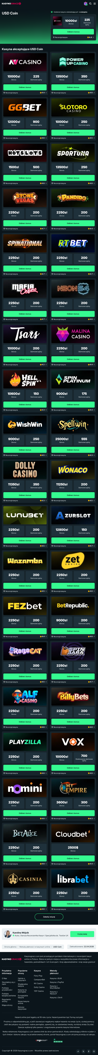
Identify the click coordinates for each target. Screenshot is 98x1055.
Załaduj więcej (49, 917)
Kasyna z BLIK (56, 978)
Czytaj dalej (85, 934)
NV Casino (38, 983)
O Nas (4, 978)
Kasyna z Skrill (56, 998)
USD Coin (57, 947)
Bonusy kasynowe (22, 1008)
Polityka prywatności (7, 989)
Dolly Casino (39, 987)
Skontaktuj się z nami (8, 983)
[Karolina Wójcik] (7, 934)
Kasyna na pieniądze (22, 991)
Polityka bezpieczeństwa (9, 995)
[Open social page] (78, 1051)
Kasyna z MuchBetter (55, 987)
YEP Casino (39, 991)
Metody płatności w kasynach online (34, 947)
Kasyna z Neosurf (53, 993)
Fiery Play (38, 976)
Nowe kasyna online (23, 1002)
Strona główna (10, 947)
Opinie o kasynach (22, 979)
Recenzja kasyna (61, 37)
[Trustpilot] (58, 1040)
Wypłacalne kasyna (23, 985)
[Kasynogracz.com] (11, 3)
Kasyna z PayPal (57, 982)
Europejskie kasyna (23, 997)
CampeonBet (39, 980)
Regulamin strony (6, 1000)
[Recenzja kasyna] (57, 21)
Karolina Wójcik (21, 933)
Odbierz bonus (73, 32)
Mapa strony (7, 1005)
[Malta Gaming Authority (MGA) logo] (41, 1040)
